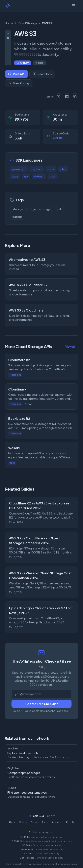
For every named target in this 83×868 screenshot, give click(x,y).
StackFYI (41, 853)
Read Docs (45, 74)
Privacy (34, 822)
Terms (45, 822)
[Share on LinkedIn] (67, 96)
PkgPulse (41, 837)
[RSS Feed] (72, 822)
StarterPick (42, 849)
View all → (71, 346)
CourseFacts (41, 857)
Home (9, 23)
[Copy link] (75, 96)
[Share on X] (59, 96)
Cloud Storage (27, 23)
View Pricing (21, 83)
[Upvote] (8, 34)
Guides (23, 822)
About (12, 822)
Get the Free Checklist (41, 704)
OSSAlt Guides (41, 841)
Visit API (19, 74)
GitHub (58, 137)
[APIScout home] (7, 5)
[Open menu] (73, 5)
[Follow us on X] (66, 822)
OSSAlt (41, 845)
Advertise (57, 822)
